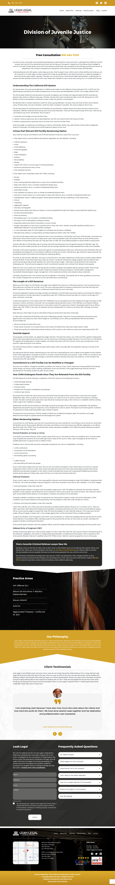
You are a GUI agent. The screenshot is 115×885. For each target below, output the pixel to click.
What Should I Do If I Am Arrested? (72, 768)
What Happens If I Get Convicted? (71, 761)
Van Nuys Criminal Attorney (66, 550)
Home (56, 833)
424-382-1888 (46, 856)
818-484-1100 (70, 55)
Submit (35, 817)
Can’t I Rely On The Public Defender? (73, 775)
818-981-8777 (48, 848)
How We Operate (66, 796)
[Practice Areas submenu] (94, 10)
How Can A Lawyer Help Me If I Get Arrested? (75, 782)
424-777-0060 (49, 858)
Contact (95, 833)
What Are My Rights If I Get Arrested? (73, 789)
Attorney (72, 833)
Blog (89, 833)
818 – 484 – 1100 (17, 3)
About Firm (63, 833)
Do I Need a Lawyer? (67, 754)
